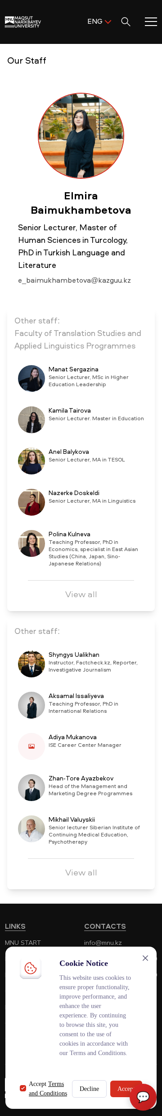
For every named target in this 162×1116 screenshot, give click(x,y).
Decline (89, 1089)
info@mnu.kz (103, 943)
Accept (126, 1089)
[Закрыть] (145, 958)
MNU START (23, 943)
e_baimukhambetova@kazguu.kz (74, 280)
